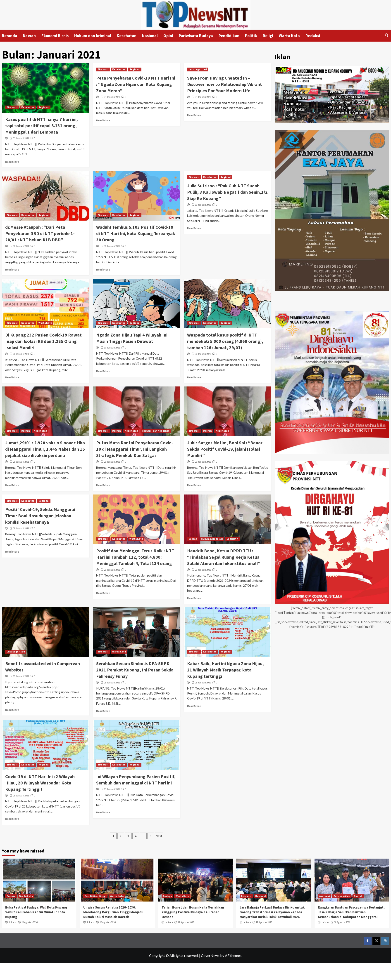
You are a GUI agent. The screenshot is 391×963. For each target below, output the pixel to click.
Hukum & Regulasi (212, 538)
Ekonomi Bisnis (55, 35)
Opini (168, 35)
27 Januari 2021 (112, 789)
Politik (251, 35)
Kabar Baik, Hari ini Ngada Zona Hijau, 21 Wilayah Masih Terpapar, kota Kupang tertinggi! (225, 670)
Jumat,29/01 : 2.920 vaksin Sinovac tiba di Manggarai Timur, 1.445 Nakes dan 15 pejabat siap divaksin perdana (45, 449)
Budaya (11, 896)
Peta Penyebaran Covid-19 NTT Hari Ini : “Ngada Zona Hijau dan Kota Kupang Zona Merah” (135, 84)
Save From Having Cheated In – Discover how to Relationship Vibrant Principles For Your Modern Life (224, 84)
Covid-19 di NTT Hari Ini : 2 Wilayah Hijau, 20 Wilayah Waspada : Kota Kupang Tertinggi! (40, 783)
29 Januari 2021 (21, 461)
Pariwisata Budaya (196, 35)
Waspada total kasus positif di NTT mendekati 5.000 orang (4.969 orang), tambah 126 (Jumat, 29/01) (225, 341)
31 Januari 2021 (21, 138)
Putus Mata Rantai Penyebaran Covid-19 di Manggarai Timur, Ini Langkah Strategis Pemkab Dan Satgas (134, 449)
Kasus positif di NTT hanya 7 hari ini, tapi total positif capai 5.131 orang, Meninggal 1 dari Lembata (41, 125)
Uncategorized (197, 69)
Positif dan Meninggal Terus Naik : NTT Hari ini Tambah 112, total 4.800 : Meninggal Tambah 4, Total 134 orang (135, 557)
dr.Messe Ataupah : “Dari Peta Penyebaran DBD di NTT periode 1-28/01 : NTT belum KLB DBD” (40, 233)
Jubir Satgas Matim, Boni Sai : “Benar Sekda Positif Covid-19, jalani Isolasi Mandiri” (224, 449)
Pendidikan (229, 35)
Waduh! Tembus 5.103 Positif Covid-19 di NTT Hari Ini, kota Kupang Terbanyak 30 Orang (135, 233)
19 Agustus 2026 (186, 922)
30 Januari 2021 (21, 246)
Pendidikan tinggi (95, 896)
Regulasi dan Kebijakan (155, 430)
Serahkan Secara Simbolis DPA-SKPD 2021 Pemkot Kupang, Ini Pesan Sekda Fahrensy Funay (135, 670)
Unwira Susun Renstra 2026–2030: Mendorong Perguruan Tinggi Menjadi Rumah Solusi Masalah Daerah (113, 912)
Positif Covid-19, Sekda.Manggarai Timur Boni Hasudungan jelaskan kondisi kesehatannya (40, 515)
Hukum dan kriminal (92, 35)
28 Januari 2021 (112, 682)
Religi (268, 35)
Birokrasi (12, 107)
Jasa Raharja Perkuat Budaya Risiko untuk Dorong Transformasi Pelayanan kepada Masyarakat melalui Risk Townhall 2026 (272, 912)
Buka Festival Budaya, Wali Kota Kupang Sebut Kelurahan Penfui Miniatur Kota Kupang (36, 912)
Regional (43, 107)
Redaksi (312, 35)
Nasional (150, 35)
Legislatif (232, 538)
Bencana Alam (342, 896)
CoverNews (210, 955)
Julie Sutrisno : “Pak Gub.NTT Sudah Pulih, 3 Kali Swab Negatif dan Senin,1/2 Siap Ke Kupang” (227, 192)
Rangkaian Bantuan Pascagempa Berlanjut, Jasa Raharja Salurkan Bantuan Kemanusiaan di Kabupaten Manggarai (351, 912)
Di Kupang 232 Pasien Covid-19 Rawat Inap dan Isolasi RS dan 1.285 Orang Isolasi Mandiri (43, 341)
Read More (12, 161)
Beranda (9, 35)
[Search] (386, 35)
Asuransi (246, 896)
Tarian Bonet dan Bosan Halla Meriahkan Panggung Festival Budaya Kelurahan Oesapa (193, 912)
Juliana (13, 922)
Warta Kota (289, 35)
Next (159, 836)
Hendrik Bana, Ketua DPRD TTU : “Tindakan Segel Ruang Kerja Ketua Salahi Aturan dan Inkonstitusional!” (223, 557)
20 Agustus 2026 (29, 922)
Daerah (29, 35)
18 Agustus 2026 (342, 922)
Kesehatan (126, 35)
